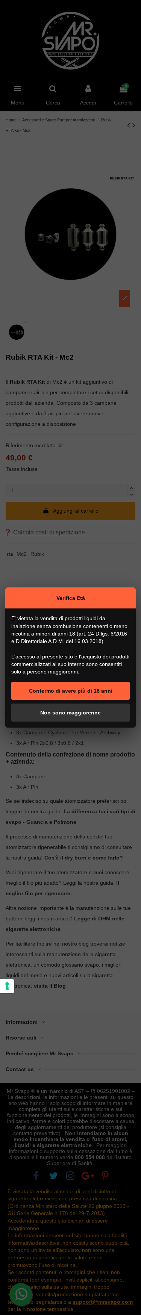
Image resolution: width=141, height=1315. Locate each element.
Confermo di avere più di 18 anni (70, 691)
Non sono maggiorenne (70, 713)
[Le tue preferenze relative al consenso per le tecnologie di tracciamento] (7, 986)
